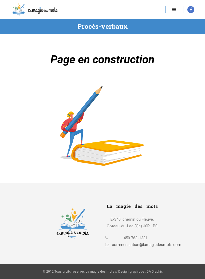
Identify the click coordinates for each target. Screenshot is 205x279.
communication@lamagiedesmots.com (135, 244)
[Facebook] (190, 9)
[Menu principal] (174, 9)
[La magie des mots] (35, 9)
